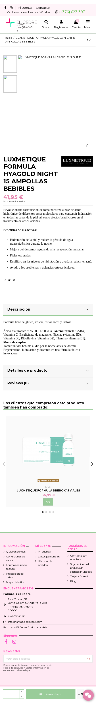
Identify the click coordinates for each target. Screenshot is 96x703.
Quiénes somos (15, 551)
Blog (73, 581)
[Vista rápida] (55, 482)
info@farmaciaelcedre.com (25, 621)
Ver (48, 502)
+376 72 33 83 (16, 616)
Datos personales (49, 556)
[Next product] (90, 39)
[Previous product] (88, 39)
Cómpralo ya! (53, 694)
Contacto (43, 7)
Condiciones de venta (15, 558)
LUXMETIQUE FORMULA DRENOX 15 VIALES (48, 490)
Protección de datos (14, 575)
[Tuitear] (9, 280)
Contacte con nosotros (78, 557)
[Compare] (49, 482)
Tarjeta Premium (81, 576)
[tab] (48, 310)
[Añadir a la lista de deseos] (80, 694)
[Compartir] (5, 280)
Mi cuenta (24, 7)
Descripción (18, 309)
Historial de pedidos (45, 563)
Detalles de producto (27, 370)
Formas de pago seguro (16, 566)
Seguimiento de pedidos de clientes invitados (81, 567)
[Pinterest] (14, 280)
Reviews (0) (18, 383)
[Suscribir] (88, 658)
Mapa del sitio (14, 582)
